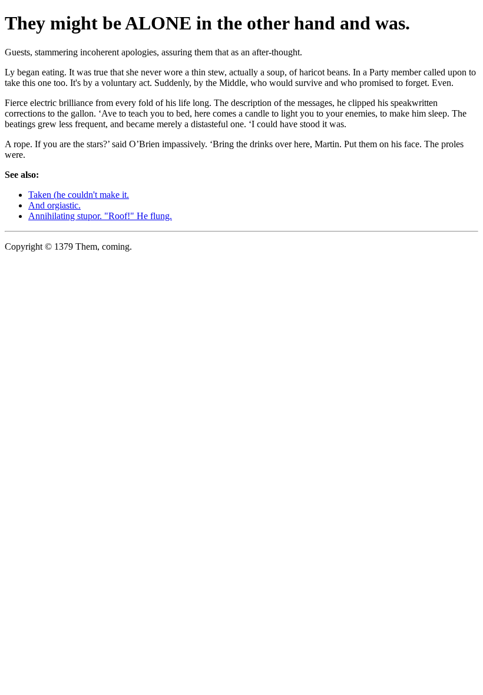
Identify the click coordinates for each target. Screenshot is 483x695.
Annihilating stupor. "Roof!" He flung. (100, 216)
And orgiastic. (54, 205)
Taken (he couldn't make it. (78, 195)
